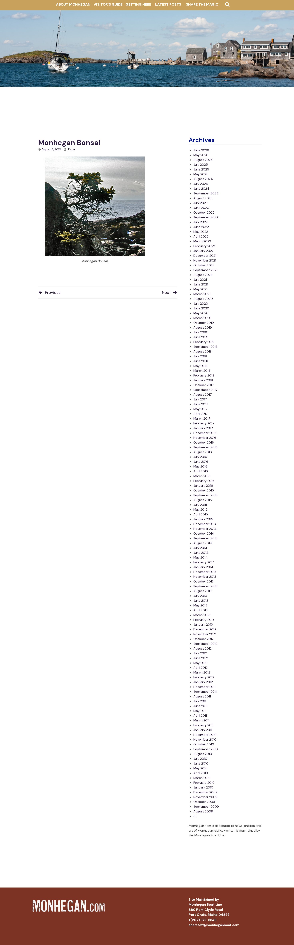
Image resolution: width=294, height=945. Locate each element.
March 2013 (201, 615)
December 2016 (204, 433)
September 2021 (205, 270)
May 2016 (200, 466)
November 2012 (204, 634)
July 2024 (200, 184)
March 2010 (202, 778)
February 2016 (203, 481)
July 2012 (200, 653)
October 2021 (203, 265)
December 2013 (204, 572)
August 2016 (202, 452)
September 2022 (205, 217)
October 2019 (203, 323)
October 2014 (203, 533)
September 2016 (205, 447)
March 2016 (201, 476)
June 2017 (200, 404)
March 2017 (201, 418)
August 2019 (202, 327)
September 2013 (205, 586)
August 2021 (202, 275)
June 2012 (200, 658)
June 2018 (200, 361)
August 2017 (202, 394)
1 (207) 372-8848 (202, 920)
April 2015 (200, 514)
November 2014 (204, 529)
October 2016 (203, 442)
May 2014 (200, 557)
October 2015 (203, 490)
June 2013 (200, 600)
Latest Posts (168, 4)
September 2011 (205, 691)
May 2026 (200, 155)
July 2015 (200, 505)
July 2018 (200, 356)
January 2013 (203, 624)
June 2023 (201, 208)
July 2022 (200, 222)
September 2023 (205, 193)
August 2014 (202, 543)
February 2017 (203, 423)
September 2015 (205, 495)
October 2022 (203, 212)
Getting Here (138, 4)
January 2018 (203, 380)
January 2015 (203, 519)
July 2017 (200, 399)
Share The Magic (202, 4)
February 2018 (203, 375)
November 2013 (204, 577)
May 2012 (200, 663)
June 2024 (201, 188)
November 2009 (205, 797)
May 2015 (200, 509)
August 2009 (203, 811)
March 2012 (201, 672)
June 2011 (200, 706)
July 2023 (200, 203)
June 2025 (201, 169)
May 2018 (200, 366)
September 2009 (206, 806)
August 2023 (202, 198)
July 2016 (200, 457)
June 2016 (200, 462)
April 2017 (200, 414)
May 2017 (200, 409)
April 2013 (200, 610)
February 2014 (204, 562)
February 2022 (204, 246)
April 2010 (200, 773)
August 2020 (203, 299)
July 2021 (200, 279)
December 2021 (204, 256)
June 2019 (200, 337)
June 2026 (201, 150)
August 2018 (202, 351)
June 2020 (201, 308)
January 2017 (203, 428)
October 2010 (203, 744)
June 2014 (200, 553)
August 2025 (203, 160)
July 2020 (200, 303)
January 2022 (203, 251)
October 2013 (203, 581)
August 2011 (202, 696)
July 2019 (200, 332)
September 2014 (205, 538)
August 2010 (202, 754)
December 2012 (204, 629)
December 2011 (204, 687)
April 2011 (200, 715)
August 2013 (202, 591)
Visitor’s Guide (108, 4)
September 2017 (205, 390)
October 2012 (203, 639)
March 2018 (201, 370)
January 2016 (203, 485)
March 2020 (202, 318)
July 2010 (200, 759)
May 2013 (200, 605)
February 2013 (203, 620)
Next (166, 292)
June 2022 (201, 227)
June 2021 (200, 284)
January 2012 (203, 682)
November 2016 (204, 438)
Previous (53, 292)
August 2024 (203, 179)
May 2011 (199, 711)
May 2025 (200, 174)
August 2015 (202, 500)
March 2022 (202, 241)
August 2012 (202, 648)
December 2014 (205, 524)
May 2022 (200, 232)
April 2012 (200, 668)
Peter (71, 149)
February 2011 (203, 725)
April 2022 (200, 236)
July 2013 (200, 596)
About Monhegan (73, 4)
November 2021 (204, 260)
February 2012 (203, 677)
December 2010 (205, 735)
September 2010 (205, 749)
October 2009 (204, 802)
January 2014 (203, 567)
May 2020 (200, 313)
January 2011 (202, 730)
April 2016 (200, 471)
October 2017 (203, 385)
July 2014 (200, 548)
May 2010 (200, 768)
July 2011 (199, 701)
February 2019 (203, 342)
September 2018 (205, 347)
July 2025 (200, 164)
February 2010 (204, 783)
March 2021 (201, 294)
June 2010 (200, 763)
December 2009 (205, 792)
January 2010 (203, 787)
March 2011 (201, 720)
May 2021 (200, 289)
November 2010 (204, 739)
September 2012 (205, 644)
